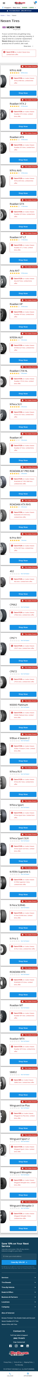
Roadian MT (16, 1005)
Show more (27, 46)
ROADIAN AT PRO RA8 (22, 471)
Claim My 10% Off (18, 1262)
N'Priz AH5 (15, 170)
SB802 (13, 1072)
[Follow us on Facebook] (10, 1345)
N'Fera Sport (17, 805)
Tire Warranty (19, 1365)
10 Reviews (24, 273)
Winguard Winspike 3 (22, 1205)
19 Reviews (24, 139)
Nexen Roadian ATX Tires (10, 1321)
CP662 (13, 604)
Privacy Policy (26, 1268)
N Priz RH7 (15, 537)
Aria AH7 (14, 270)
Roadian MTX (17, 1038)
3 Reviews (24, 340)
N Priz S (14, 938)
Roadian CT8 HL (18, 370)
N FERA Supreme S (20, 871)
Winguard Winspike (21, 1172)
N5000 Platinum (19, 704)
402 (12, 571)
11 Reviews (24, 206)
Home (3, 15)
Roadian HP (16, 304)
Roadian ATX (17, 137)
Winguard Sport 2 (20, 1138)
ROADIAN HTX (17, 971)
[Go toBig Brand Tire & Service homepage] (20, 3)
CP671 (13, 638)
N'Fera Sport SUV (19, 838)
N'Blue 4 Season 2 (20, 738)
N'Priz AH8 (15, 70)
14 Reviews (24, 173)
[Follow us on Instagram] (16, 1345)
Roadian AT (16, 437)
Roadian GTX (17, 203)
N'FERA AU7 (16, 337)
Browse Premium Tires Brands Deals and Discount (18, 1318)
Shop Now (23, 93)
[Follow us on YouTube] (22, 1345)
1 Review (23, 540)
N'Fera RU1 (16, 771)
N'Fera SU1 (16, 404)
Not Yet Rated (25, 574)
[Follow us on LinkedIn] (27, 1345)
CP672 (13, 671)
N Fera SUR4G (17, 905)
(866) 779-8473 (19, 1338)
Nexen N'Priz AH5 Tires (9, 1324)
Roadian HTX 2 (18, 103)
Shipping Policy (28, 1362)
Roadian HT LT (18, 237)
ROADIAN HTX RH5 (20, 504)
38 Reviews (24, 73)
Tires (8, 15)
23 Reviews (24, 106)
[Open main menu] (4, 3)
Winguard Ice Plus (20, 1105)
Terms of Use (18, 1362)
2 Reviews (24, 407)
